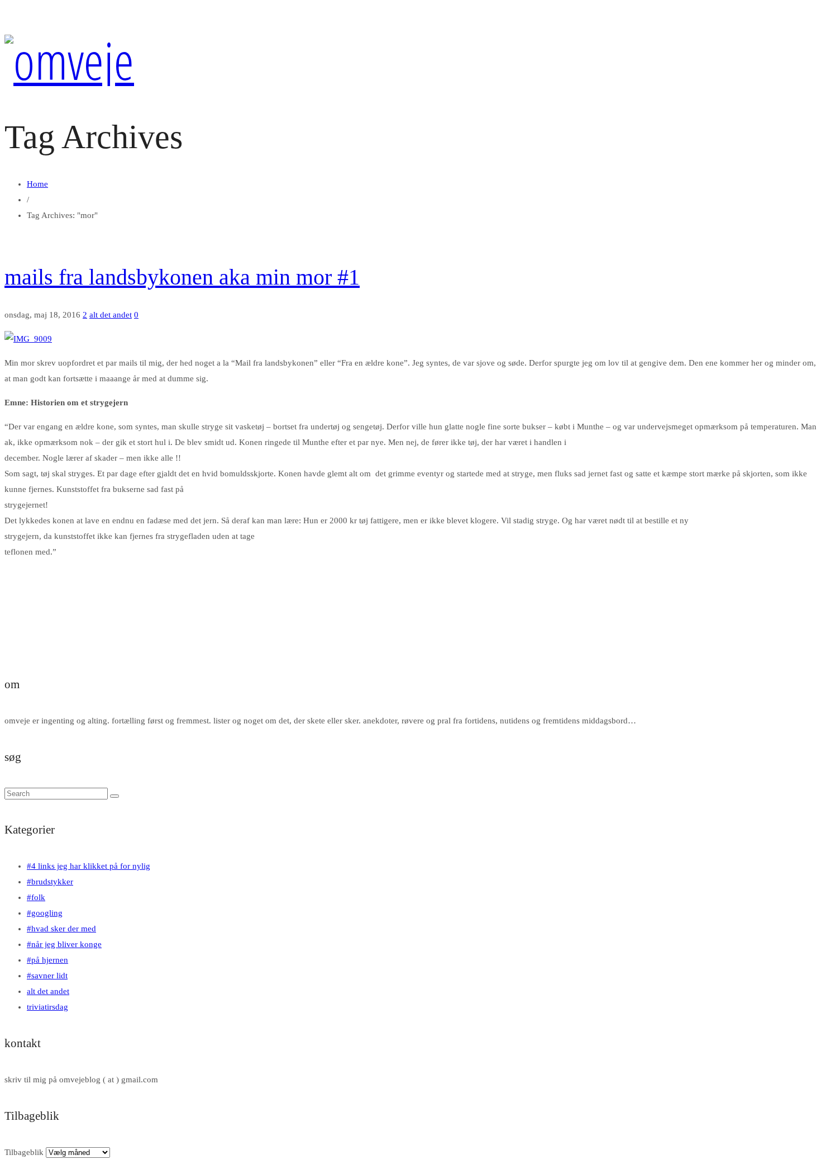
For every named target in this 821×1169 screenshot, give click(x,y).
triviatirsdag (47, 1006)
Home (37, 183)
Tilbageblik (24, 1152)
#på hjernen (47, 959)
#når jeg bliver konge (64, 944)
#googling (45, 912)
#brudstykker (50, 881)
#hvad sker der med (61, 928)
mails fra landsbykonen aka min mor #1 (182, 277)
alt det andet (110, 314)
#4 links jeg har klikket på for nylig (88, 866)
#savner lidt (47, 975)
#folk (36, 897)
